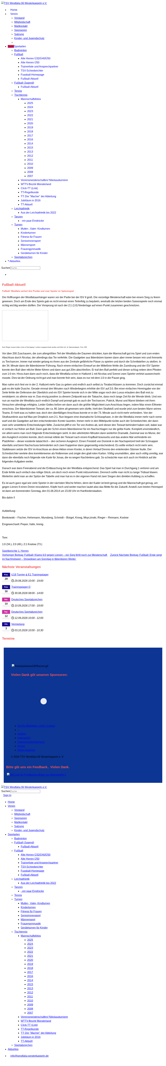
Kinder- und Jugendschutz (29, 38)
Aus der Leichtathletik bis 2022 (38, 212)
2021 (30, 119)
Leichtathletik (22, 208)
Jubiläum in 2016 (31, 200)
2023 (30, 111)
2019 (30, 127)
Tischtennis (20, 95)
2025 (30, 103)
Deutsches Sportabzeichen (26, 599)
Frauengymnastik (31, 249)
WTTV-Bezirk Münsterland (36, 184)
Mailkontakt (20, 26)
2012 (30, 155)
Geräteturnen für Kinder (34, 253)
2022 (30, 115)
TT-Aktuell (27, 204)
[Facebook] (9, 274)
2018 (30, 131)
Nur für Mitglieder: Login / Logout (36, 725)
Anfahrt (22, 733)
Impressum (24, 738)
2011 (30, 159)
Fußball (18, 54)
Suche (21, 746)
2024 (30, 107)
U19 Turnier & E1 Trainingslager (29, 574)
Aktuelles (14, 261)
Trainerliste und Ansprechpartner (39, 66)
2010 (30, 163)
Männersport (28, 245)
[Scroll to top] (2, 1062)
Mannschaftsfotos (31, 99)
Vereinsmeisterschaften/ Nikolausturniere (44, 180)
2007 (30, 176)
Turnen (18, 224)
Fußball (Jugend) (24, 82)
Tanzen (18, 216)
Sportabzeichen (23, 257)
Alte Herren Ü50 (30, 62)
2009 (30, 168)
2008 (30, 172)
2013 (30, 151)
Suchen (5, 267)
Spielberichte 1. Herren (15, 550)
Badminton (20, 50)
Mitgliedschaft (22, 22)
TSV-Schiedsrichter (32, 70)
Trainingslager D (20, 587)
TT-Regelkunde (30, 192)
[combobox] (25, 268)
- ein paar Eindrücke (32, 220)
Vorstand (19, 18)
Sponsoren (20, 30)
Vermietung (17, 624)
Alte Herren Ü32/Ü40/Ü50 (35, 58)
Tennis (18, 91)
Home (13, 9)
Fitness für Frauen (31, 236)
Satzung (19, 34)
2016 (30, 139)
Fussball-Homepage (32, 74)
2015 (30, 147)
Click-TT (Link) (29, 188)
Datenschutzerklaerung (31, 742)
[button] (66, 701)
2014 (30, 143)
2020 (30, 123)
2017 (30, 135)
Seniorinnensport (31, 240)
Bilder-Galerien (26, 750)
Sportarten (17, 46)
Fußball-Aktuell (29, 78)
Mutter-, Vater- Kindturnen (35, 228)
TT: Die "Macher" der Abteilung (38, 196)
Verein (14, 14)
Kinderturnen (28, 232)
